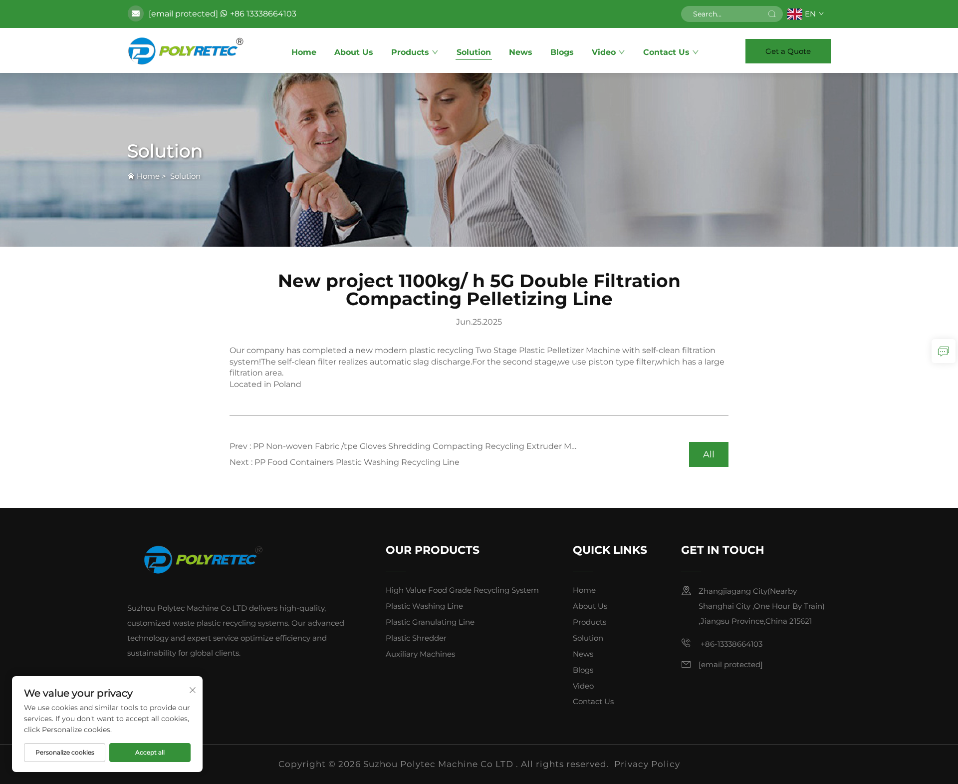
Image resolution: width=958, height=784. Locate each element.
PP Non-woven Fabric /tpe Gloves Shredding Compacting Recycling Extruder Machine (425, 446)
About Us (353, 52)
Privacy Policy (647, 764)
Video (604, 52)
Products (410, 52)
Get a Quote (788, 51)
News (520, 52)
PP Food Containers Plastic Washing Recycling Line (357, 462)
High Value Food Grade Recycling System (462, 590)
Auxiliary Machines (420, 654)
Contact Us (666, 52)
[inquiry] (944, 351)
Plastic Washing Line (424, 606)
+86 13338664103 (263, 13)
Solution (474, 52)
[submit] (772, 14)
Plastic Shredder (416, 638)
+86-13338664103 (730, 644)
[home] (186, 50)
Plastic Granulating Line (430, 622)
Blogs (562, 52)
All (709, 454)
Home (303, 52)
